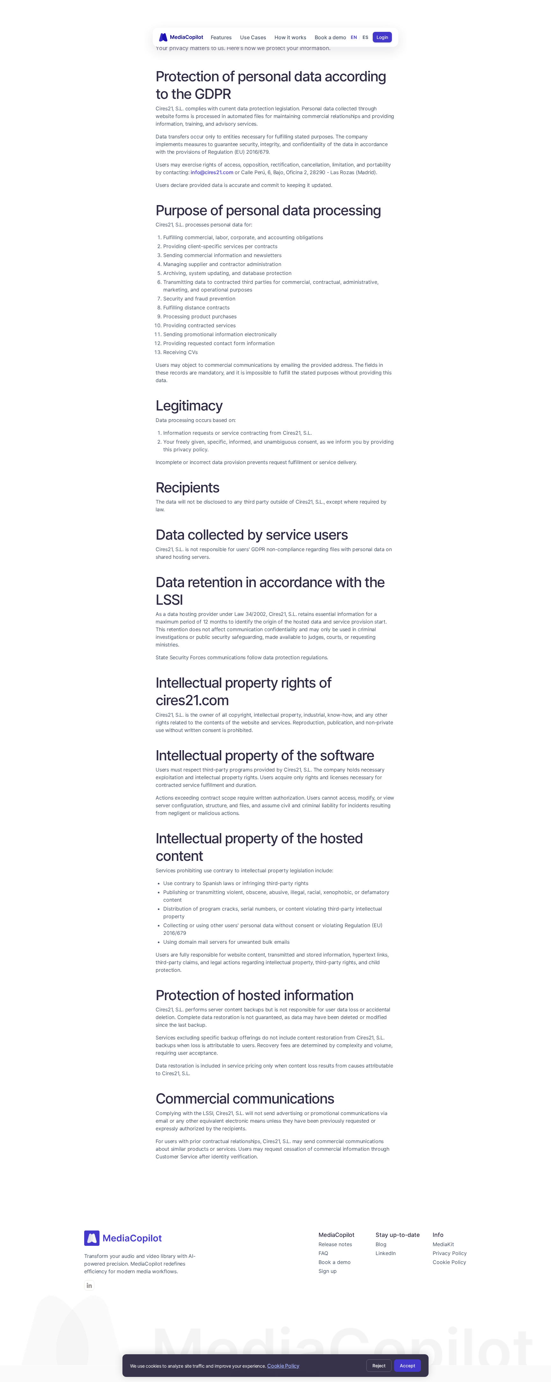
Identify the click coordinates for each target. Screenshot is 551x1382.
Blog (381, 1244)
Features (221, 37)
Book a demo (330, 37)
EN (354, 37)
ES (365, 37)
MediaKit (443, 1244)
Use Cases (253, 37)
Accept (407, 1365)
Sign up (328, 1271)
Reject (379, 1365)
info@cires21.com (212, 172)
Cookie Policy (449, 1262)
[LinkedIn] (89, 1285)
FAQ (323, 1253)
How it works (290, 37)
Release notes (335, 1244)
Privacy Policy (450, 1253)
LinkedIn (386, 1253)
